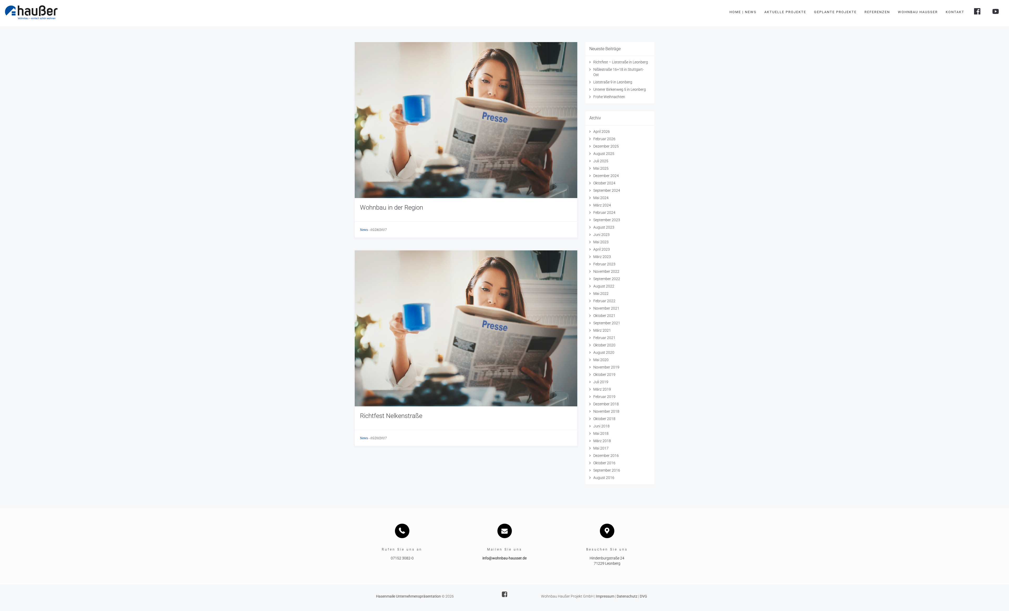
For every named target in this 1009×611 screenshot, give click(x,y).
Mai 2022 (601, 293)
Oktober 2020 (604, 345)
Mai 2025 (601, 168)
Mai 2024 (601, 198)
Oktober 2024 (604, 183)
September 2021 (606, 323)
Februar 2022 (604, 301)
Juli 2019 (600, 382)
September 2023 (606, 220)
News (364, 230)
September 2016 (606, 470)
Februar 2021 (604, 338)
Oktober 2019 (604, 374)
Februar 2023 (604, 264)
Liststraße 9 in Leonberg (612, 82)
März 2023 (602, 257)
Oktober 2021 (604, 316)
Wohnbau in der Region (391, 207)
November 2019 (606, 367)
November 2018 (606, 411)
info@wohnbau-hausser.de (504, 558)
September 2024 (606, 190)
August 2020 (603, 352)
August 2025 (603, 154)
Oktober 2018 (604, 419)
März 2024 (602, 205)
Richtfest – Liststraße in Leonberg (620, 62)
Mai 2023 (601, 242)
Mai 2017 (601, 448)
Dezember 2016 (606, 455)
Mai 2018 (601, 433)
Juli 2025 (600, 161)
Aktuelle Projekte (785, 12)
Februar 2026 (604, 139)
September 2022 (606, 279)
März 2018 (602, 441)
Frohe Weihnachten (609, 97)
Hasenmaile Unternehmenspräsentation (408, 596)
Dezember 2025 (606, 146)
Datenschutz (627, 596)
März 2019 (602, 389)
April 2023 (601, 249)
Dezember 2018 (606, 404)
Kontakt (955, 12)
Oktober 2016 (604, 463)
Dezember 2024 (606, 176)
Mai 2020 (601, 360)
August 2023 (603, 227)
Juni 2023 (601, 235)
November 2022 (606, 271)
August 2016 (603, 478)
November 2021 (606, 308)
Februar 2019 (604, 397)
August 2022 (603, 286)
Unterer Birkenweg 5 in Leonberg (619, 89)
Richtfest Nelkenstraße (391, 416)
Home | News (742, 12)
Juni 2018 (601, 426)
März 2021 (602, 330)
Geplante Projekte (835, 12)
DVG (643, 596)
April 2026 (601, 131)
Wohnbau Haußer (918, 12)
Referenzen (877, 12)
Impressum (605, 596)
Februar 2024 (604, 212)
